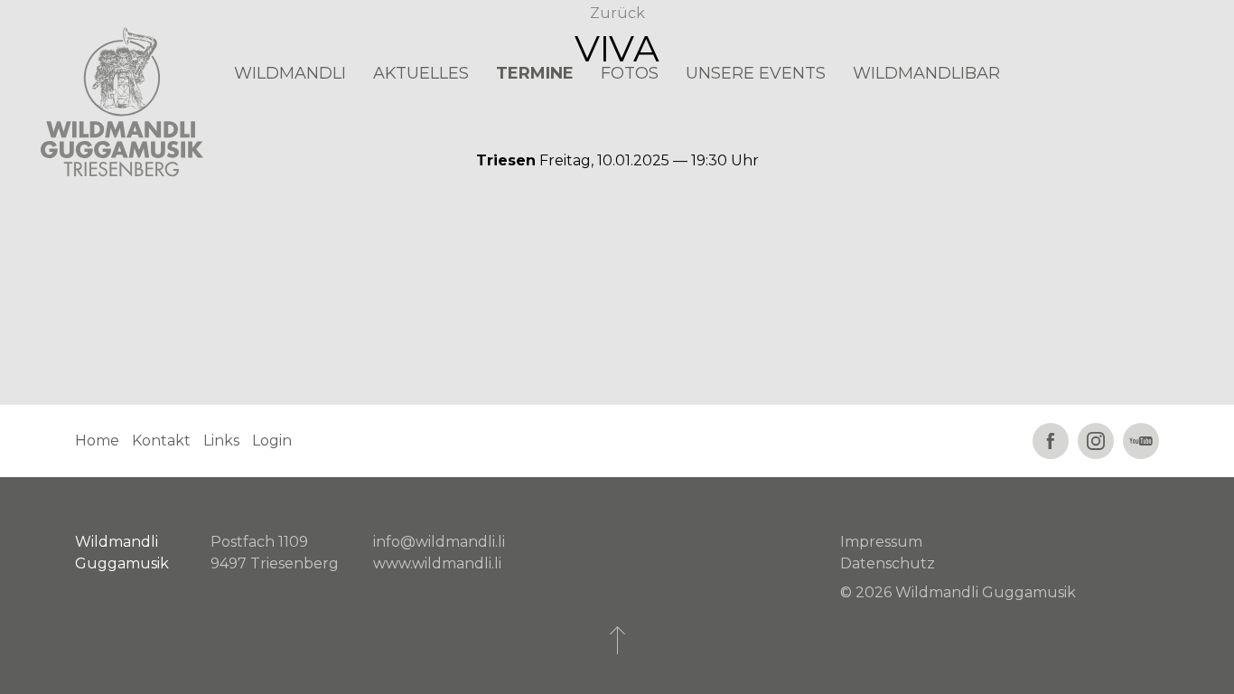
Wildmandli (290, 73)
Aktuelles (421, 73)
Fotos (630, 73)
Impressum (881, 541)
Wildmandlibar (926, 73)
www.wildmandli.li (437, 563)
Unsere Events (756, 73)
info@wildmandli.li (439, 541)
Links (221, 440)
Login (272, 440)
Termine (535, 73)
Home (97, 440)
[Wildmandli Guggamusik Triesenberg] (122, 102)
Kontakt (161, 440)
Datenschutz (887, 563)
